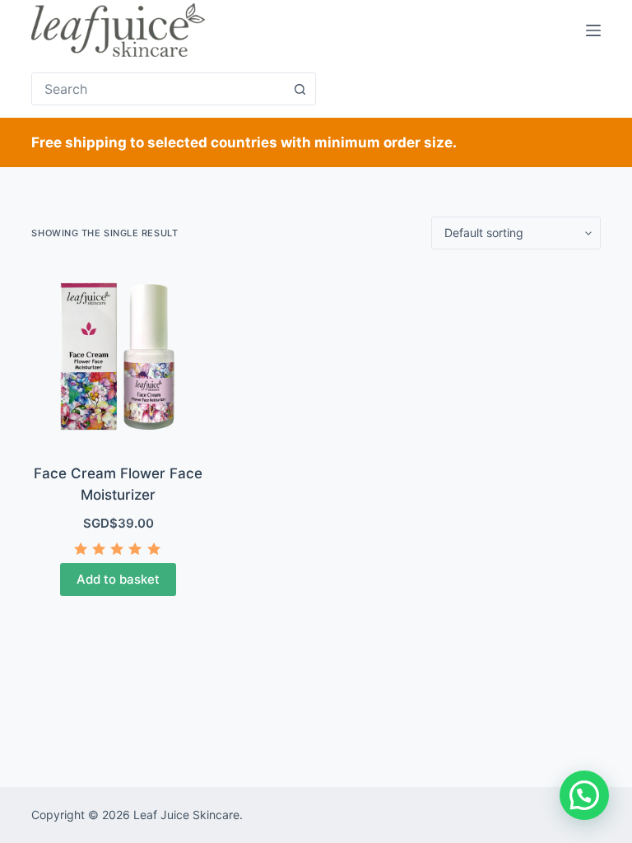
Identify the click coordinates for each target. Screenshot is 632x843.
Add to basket (118, 579)
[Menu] (593, 30)
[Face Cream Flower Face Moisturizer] (117, 356)
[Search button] (299, 89)
